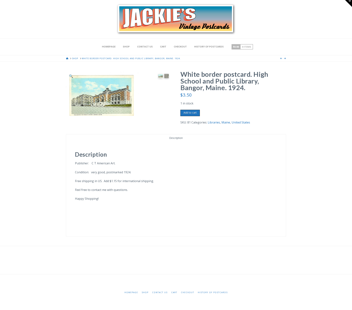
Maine (225, 122)
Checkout (187, 292)
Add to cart (190, 112)
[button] (71, 76)
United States (241, 122)
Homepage (131, 292)
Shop (145, 292)
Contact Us (160, 292)
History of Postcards (213, 292)
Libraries (214, 122)
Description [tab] (176, 138)
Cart (174, 292)
